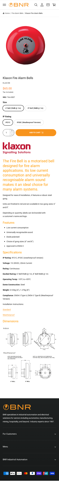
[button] (4, 5)
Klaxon (6, 83)
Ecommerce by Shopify (46, 489)
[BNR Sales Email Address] (48, 5)
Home (7, 13)
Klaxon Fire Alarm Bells (34, 13)
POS (32, 489)
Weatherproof (9, 315)
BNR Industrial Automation (20, 489)
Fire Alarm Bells (17, 13)
